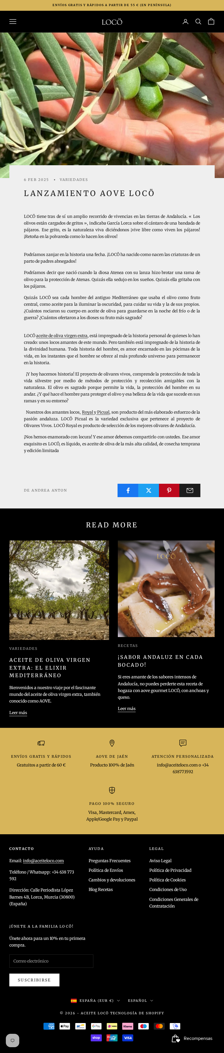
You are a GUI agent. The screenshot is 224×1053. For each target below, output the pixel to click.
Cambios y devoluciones (112, 880)
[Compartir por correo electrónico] (190, 490)
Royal (88, 412)
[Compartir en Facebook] (128, 490)
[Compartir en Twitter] (149, 490)
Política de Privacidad (170, 870)
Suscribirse (34, 980)
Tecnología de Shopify (137, 1013)
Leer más (18, 712)
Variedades (74, 179)
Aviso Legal (160, 860)
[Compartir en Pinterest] (169, 490)
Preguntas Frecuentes (110, 860)
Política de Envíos (106, 870)
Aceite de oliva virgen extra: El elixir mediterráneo (50, 668)
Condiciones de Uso (168, 889)
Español (137, 1001)
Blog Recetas (101, 889)
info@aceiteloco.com (43, 860)
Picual (102, 412)
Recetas (128, 645)
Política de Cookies (167, 880)
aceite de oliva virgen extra (62, 335)
